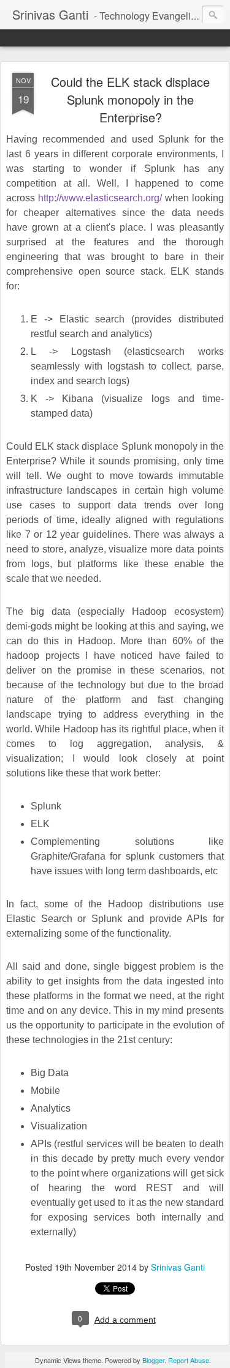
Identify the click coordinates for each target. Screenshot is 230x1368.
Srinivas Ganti (178, 1267)
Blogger (153, 1360)
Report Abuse (188, 1360)
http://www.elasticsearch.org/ (100, 198)
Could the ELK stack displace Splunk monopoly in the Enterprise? (130, 99)
